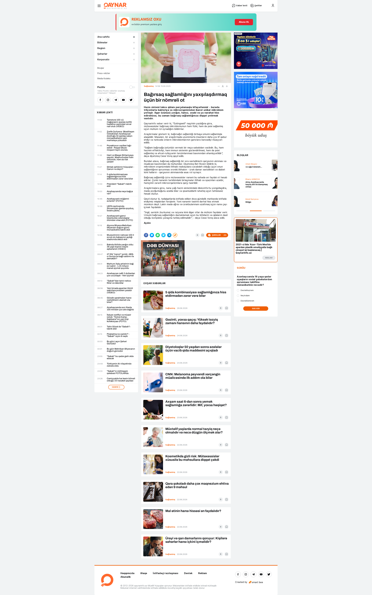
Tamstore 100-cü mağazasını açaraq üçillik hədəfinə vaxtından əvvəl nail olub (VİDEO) (119, 123)
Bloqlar (100, 68)
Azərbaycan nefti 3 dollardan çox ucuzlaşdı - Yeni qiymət (121, 274)
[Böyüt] (227, 86)
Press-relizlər (103, 73)
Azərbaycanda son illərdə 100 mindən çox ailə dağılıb (120, 308)
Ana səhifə (103, 36)
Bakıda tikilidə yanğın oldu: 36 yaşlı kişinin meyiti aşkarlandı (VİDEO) (120, 247)
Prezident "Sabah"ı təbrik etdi (119, 185)
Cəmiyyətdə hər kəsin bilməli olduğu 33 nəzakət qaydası (121, 379)
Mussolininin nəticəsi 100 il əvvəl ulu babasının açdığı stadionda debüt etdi (120, 237)
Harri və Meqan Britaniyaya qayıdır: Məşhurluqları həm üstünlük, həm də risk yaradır (120, 158)
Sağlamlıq (170, 308)
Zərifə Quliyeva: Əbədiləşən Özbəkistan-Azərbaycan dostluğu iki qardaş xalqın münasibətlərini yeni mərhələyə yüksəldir (120, 136)
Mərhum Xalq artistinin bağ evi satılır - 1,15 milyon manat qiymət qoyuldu (120, 266)
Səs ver (256, 309)
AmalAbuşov (242, 164)
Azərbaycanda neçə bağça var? (120, 192)
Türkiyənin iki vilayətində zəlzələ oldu (119, 365)
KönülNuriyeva (243, 199)
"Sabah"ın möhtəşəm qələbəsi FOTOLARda (117, 372)
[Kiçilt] (218, 86)
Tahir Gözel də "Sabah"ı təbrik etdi (118, 328)
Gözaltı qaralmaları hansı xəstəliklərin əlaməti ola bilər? (119, 300)
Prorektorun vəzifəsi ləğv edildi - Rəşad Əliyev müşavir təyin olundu (119, 148)
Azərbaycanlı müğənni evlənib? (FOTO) (118, 200)
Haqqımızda (127, 573)
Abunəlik (125, 577)
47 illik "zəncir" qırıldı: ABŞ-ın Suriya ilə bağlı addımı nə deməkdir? (120, 256)
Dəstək (188, 573)
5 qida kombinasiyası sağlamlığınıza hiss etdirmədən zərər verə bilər (120, 176)
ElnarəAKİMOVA (244, 179)
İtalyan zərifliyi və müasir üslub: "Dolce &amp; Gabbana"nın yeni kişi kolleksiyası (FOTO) (119, 318)
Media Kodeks (103, 78)
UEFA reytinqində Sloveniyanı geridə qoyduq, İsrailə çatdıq (120, 208)
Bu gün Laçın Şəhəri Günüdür (117, 342)
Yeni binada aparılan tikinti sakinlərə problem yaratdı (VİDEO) (120, 290)
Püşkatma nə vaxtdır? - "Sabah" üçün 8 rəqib (118, 335)
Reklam (202, 573)
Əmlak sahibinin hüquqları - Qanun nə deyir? (120, 168)
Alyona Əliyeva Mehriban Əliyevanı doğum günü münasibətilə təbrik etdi (119, 227)
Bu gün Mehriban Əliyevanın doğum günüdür (121, 350)
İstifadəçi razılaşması (165, 573)
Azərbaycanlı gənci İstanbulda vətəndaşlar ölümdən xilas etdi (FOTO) (120, 218)
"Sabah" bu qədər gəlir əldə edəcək (120, 357)
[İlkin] (222, 86)
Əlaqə (143, 573)
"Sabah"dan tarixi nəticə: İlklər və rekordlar (119, 282)
